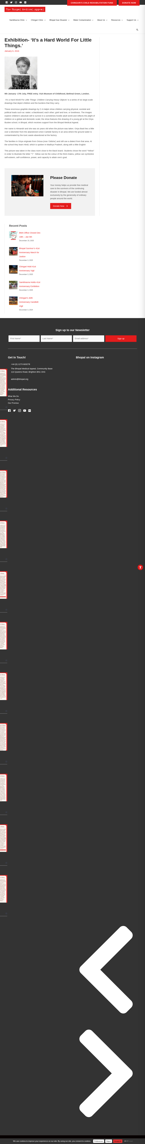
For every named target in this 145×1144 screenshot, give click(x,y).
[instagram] (16, 2)
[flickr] (25, 2)
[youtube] (21, 2)
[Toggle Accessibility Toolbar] (140, 567)
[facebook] (7, 2)
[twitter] (12, 2)
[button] (137, 30)
